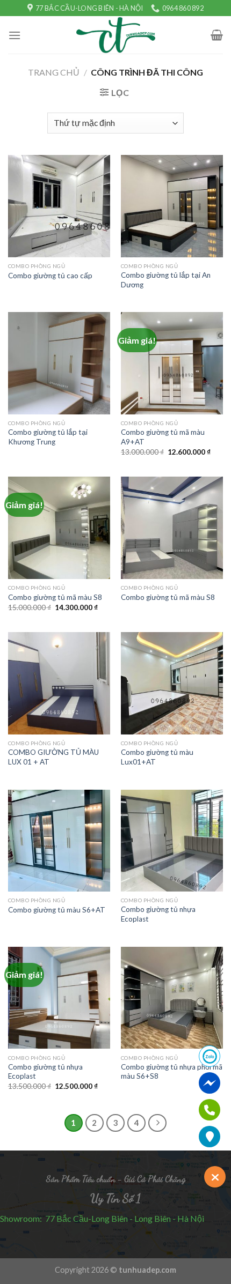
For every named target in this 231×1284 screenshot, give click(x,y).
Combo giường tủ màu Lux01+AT (157, 757)
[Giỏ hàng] (217, 35)
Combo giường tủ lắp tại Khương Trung (48, 437)
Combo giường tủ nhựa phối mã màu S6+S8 (171, 1072)
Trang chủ (54, 72)
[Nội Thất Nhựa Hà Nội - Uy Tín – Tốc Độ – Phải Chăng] (116, 35)
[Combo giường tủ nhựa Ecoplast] (172, 841)
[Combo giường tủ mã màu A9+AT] (172, 363)
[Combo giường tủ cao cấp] (59, 206)
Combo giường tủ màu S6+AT (56, 910)
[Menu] (14, 35)
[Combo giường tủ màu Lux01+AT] (172, 683)
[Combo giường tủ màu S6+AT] (59, 841)
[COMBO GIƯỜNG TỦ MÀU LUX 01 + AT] (59, 683)
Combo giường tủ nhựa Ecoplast (158, 914)
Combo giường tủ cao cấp (50, 275)
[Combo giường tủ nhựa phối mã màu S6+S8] (172, 998)
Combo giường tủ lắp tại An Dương (166, 280)
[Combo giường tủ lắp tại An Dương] (172, 206)
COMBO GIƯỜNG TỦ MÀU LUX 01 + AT (53, 757)
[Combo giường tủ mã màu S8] (59, 527)
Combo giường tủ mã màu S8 (55, 597)
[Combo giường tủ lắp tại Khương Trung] (59, 363)
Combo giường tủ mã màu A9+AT (163, 437)
